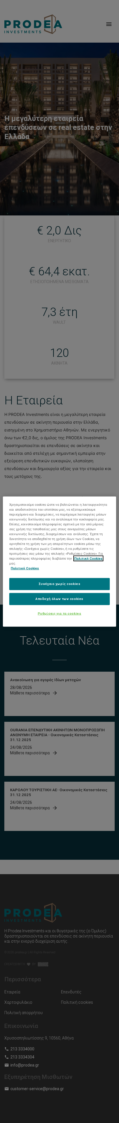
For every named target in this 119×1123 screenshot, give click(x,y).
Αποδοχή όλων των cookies (59, 599)
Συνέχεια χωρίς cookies (60, 584)
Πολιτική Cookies (88, 558)
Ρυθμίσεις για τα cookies (59, 613)
